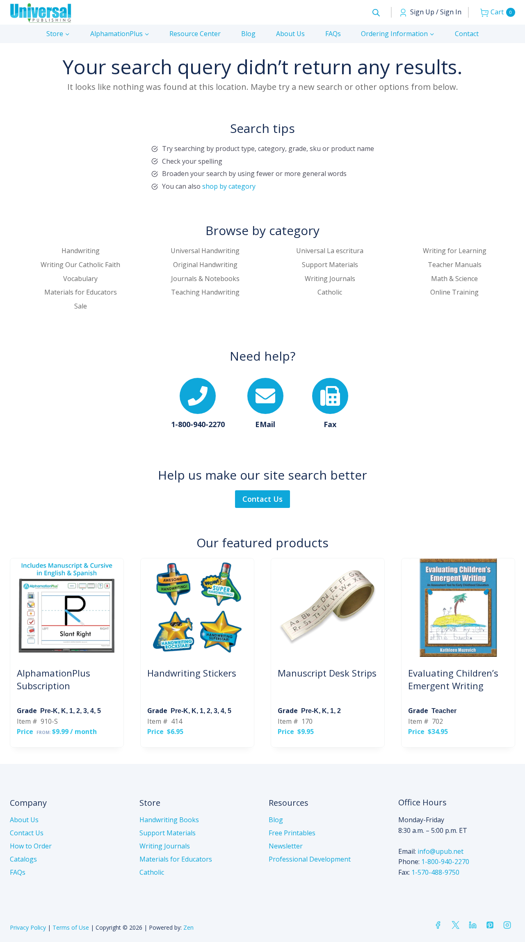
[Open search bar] (376, 12)
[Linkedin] (472, 925)
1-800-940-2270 (445, 861)
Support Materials (167, 832)
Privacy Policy (28, 927)
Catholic (151, 872)
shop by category (229, 186)
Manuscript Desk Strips (327, 673)
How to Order (31, 846)
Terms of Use (70, 927)
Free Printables (292, 832)
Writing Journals (164, 846)
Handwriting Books (169, 819)
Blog (248, 33)
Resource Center (195, 33)
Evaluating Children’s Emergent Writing (453, 679)
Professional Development (310, 859)
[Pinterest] (490, 925)
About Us (290, 33)
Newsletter (286, 846)
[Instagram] (507, 925)
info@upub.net (440, 851)
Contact (467, 33)
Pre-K (49, 710)
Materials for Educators (175, 859)
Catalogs (23, 859)
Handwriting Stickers (191, 673)
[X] (455, 925)
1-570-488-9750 (435, 872)
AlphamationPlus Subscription (53, 679)
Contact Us (26, 832)
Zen (188, 927)
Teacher (444, 710)
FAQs (333, 33)
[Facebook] (438, 925)
